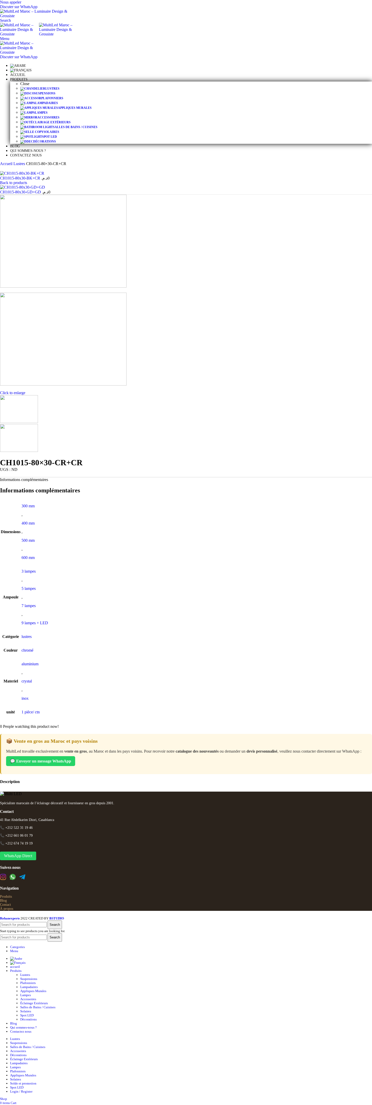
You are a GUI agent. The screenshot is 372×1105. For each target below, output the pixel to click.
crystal (27, 681)
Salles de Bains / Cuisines (37, 1007)
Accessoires (28, 999)
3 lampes (29, 571)
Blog (3, 900)
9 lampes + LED (35, 623)
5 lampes (29, 588)
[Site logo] (37, 16)
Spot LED (27, 1015)
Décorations (28, 1019)
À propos (6, 909)
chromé (27, 650)
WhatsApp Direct (18, 856)
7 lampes (29, 606)
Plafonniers (28, 983)
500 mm (28, 540)
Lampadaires (29, 987)
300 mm (28, 506)
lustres (27, 636)
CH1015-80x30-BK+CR (20, 178)
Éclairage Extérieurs (34, 1003)
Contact (5, 905)
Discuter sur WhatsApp (18, 7)
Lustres (19, 164)
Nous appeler (10, 2)
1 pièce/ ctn (31, 712)
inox (25, 698)
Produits (6, 896)
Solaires (25, 1011)
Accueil (6, 164)
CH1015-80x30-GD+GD (21, 192)
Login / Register (21, 1091)
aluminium (30, 664)
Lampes (25, 995)
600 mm (28, 557)
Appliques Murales (33, 991)
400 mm (28, 523)
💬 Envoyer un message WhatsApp (40, 761)
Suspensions (28, 979)
